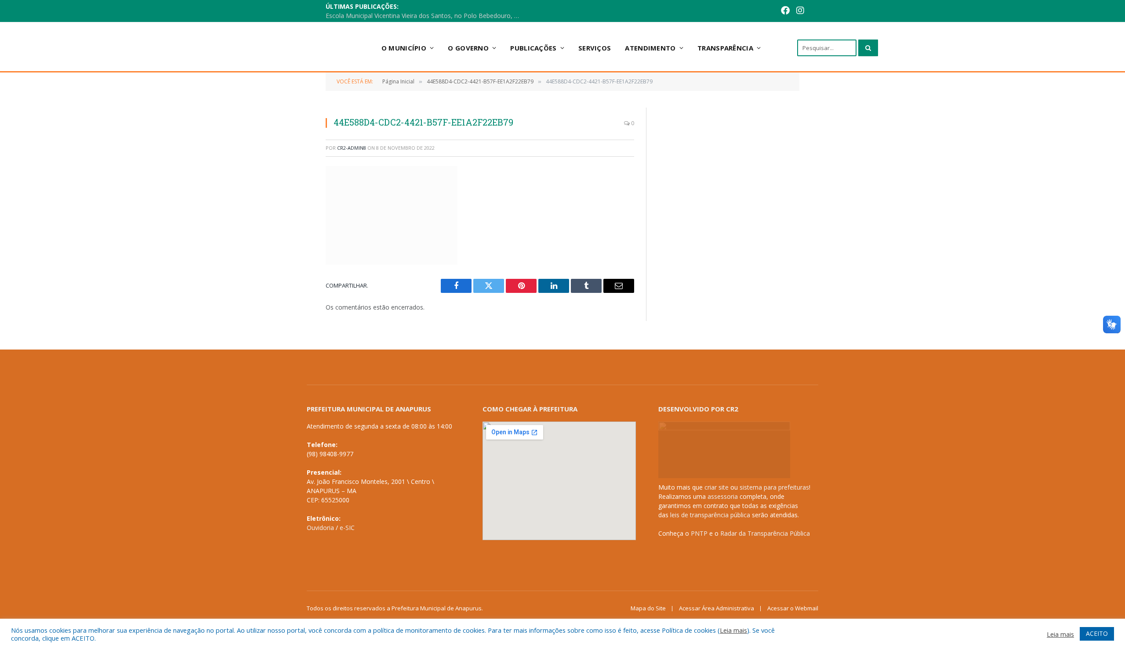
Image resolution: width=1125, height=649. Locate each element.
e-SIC (347, 527)
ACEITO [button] (1097, 633)
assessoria (723, 496)
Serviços (594, 47)
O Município (403, 47)
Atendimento (650, 47)
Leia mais (733, 630)
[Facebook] (785, 11)
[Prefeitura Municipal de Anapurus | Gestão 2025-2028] (299, 47)
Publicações (533, 47)
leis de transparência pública (710, 515)
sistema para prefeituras (774, 487)
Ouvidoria (320, 527)
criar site (716, 487)
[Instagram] (800, 11)
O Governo (468, 47)
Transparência (725, 47)
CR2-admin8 (351, 147)
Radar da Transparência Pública (765, 533)
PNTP (699, 533)
